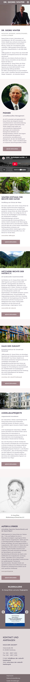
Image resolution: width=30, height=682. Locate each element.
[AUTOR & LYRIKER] (15, 498)
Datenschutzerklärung (13, 678)
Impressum (10, 676)
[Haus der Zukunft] (15, 334)
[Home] (14, 2)
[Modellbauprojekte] (15, 401)
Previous (2, 611)
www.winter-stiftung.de (8, 235)
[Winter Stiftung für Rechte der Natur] (15, 185)
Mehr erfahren (12, 149)
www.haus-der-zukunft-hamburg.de (11, 377)
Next (25, 611)
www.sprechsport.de (7, 571)
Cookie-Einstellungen (13, 681)
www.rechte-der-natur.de (8, 308)
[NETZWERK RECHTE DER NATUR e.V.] (15, 259)
